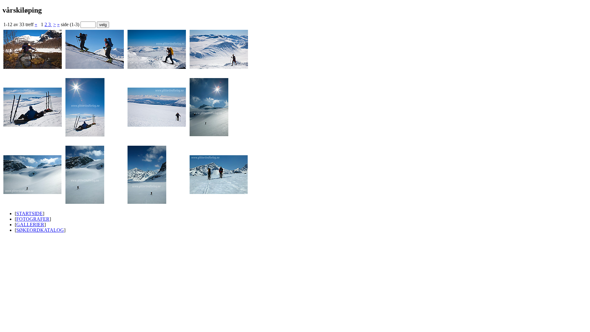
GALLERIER (30, 224)
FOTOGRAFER (32, 219)
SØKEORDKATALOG (40, 230)
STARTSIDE (29, 213)
